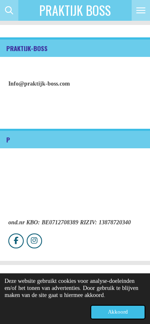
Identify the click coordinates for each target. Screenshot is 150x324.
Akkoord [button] (118, 312)
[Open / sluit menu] (141, 10)
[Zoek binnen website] (9, 10)
